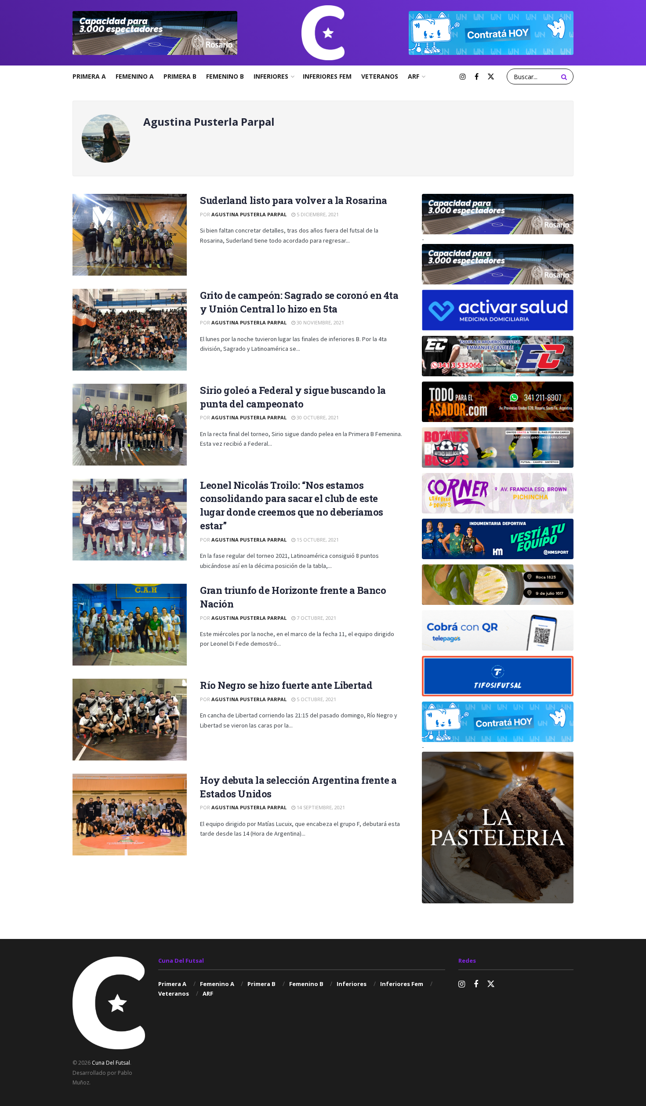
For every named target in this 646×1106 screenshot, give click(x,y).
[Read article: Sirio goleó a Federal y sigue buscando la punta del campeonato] (130, 425)
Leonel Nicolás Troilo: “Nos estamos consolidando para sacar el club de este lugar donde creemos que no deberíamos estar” (291, 505)
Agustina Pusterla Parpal (249, 214)
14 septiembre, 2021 (320, 807)
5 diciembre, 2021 (317, 214)
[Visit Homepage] (323, 32)
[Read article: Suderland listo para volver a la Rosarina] (130, 235)
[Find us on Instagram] (463, 76)
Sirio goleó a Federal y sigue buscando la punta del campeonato (293, 397)
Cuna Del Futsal (111, 1062)
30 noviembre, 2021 (319, 322)
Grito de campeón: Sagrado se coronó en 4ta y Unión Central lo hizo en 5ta (299, 302)
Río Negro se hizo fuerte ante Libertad (286, 685)
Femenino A (135, 76)
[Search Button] (565, 76)
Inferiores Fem (327, 76)
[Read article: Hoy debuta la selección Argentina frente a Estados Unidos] (130, 814)
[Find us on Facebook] (477, 76)
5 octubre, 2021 (315, 699)
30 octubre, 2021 (317, 417)
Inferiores (271, 76)
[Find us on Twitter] (490, 76)
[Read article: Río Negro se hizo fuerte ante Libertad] (130, 719)
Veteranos (379, 76)
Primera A (89, 76)
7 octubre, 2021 (315, 618)
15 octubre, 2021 (317, 539)
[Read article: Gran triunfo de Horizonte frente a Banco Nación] (130, 625)
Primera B (179, 76)
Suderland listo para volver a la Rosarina (293, 200)
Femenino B (225, 76)
